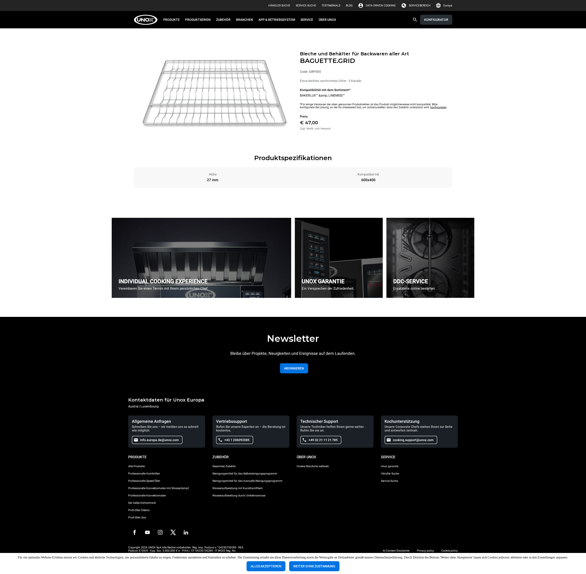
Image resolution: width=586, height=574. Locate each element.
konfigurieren (438, 107)
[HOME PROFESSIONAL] (147, 20)
